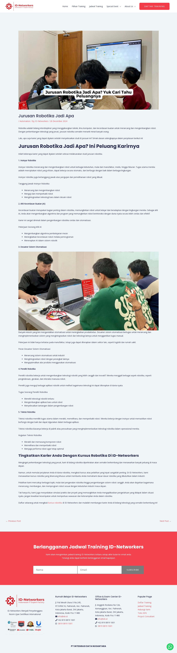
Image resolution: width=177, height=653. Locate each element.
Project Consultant (146, 616)
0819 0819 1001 (65, 623)
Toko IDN (142, 613)
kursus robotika (55, 502)
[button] (154, 6)
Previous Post (13, 521)
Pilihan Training (78, 6)
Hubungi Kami (144, 609)
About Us (129, 6)
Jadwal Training (96, 6)
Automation (25, 121)
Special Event (112, 6)
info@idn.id (63, 616)
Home (65, 6)
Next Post (165, 521)
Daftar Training (144, 602)
